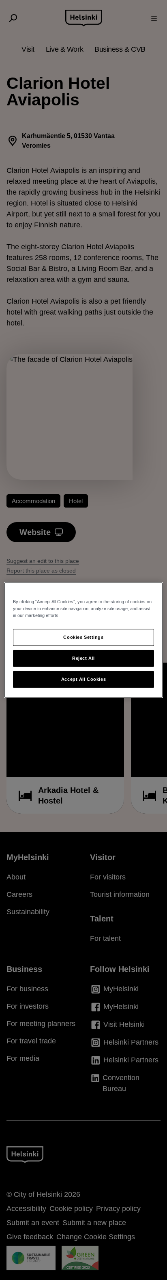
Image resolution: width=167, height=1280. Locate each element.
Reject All (83, 658)
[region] (83, 640)
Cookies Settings (83, 637)
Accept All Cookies (83, 679)
